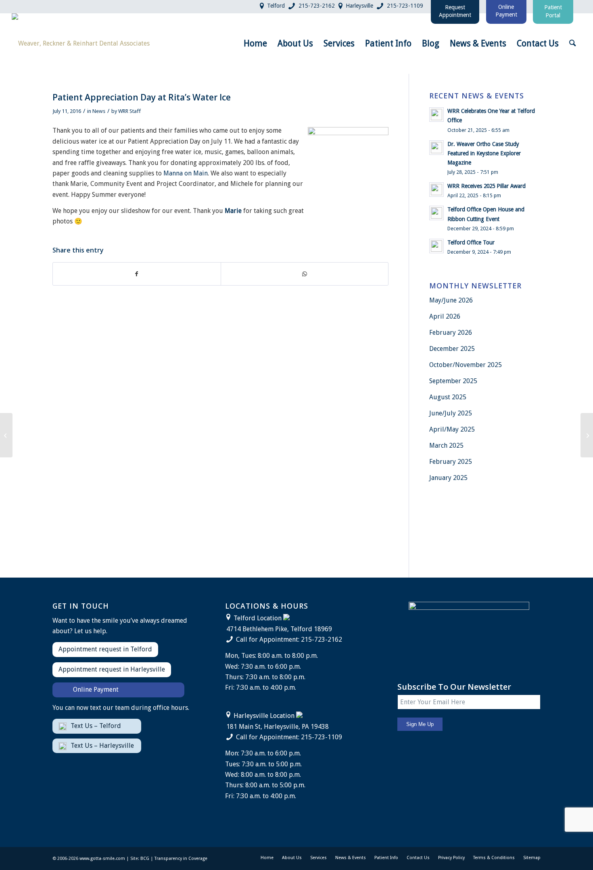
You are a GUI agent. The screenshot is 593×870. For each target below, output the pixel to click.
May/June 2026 (451, 300)
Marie (233, 211)
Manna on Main (185, 173)
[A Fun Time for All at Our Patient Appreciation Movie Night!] (586, 435)
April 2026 (444, 316)
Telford (276, 5)
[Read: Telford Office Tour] (436, 246)
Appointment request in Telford (105, 649)
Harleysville (359, 5)
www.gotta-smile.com (102, 858)
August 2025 (447, 397)
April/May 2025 (452, 429)
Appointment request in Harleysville (111, 669)
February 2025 (450, 461)
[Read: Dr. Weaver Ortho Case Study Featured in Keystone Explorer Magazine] (436, 147)
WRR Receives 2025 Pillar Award (486, 186)
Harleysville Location (264, 716)
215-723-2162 (317, 5)
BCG (144, 858)
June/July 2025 (450, 413)
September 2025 (453, 381)
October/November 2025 (465, 365)
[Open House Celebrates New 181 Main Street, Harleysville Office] (6, 435)
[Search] (572, 43)
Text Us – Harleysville (102, 745)
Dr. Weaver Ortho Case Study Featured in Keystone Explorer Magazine (484, 153)
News (98, 111)
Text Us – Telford (96, 726)
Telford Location (258, 618)
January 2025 (448, 478)
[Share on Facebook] (137, 274)
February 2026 (450, 332)
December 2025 (452, 349)
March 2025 (446, 445)
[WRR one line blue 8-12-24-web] (81, 43)
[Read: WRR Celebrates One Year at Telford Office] (436, 114)
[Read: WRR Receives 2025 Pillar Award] (436, 189)
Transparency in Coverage (181, 858)
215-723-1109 (405, 5)
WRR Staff (129, 111)
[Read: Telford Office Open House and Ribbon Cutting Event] (436, 213)
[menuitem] (255, 43)
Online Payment (96, 689)
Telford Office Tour (471, 242)
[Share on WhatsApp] (304, 274)
